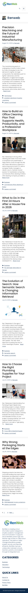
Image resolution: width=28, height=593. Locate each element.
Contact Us (5, 580)
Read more (6, 91)
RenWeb (5, 585)
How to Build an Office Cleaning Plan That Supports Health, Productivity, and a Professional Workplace (13, 120)
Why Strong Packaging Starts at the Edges (13, 445)
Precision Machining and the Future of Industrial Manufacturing (12, 33)
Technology (8, 96)
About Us (5, 577)
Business (7, 182)
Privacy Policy (6, 582)
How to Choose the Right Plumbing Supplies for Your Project (13, 370)
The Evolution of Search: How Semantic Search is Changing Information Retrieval (13, 288)
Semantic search (9, 353)
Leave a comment (10, 102)
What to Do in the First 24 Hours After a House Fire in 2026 (13, 202)
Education (5, 565)
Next (11, 512)
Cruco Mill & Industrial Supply (13, 431)
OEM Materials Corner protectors (14, 502)
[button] (20, 8)
